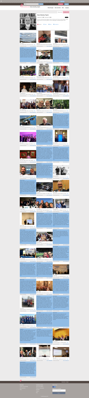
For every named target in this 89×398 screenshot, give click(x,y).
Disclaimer (38, 389)
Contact (37, 391)
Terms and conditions (39, 386)
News (21, 389)
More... (35, 44)
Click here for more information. (54, 1)
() (33, 46)
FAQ (37, 392)
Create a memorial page (24, 386)
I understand (62, 1)
